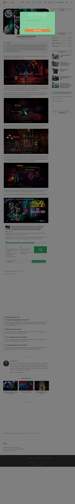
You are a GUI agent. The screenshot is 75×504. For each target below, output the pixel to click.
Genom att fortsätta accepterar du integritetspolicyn (38, 27)
